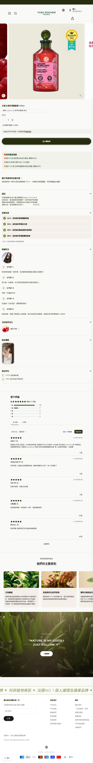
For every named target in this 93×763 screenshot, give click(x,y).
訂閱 (8, 718)
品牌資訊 (78, 727)
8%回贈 (26, 162)
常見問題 (53, 716)
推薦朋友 (78, 716)
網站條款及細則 (55, 724)
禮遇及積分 (79, 712)
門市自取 (53, 709)
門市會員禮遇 (80, 724)
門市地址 (53, 705)
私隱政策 (53, 720)
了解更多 (47, 654)
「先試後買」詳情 (81, 709)
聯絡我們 (53, 712)
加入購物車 (46, 141)
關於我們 (78, 705)
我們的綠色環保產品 (82, 720)
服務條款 (28, 131)
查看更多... (37, 205)
